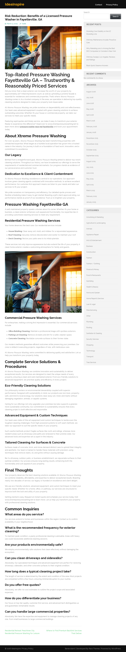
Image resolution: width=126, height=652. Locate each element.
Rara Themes (94, 649)
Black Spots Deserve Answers (97, 65)
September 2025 (92, 156)
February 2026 (91, 127)
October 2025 (91, 150)
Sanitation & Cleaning (94, 333)
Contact (98, 5)
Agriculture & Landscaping (96, 223)
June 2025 (90, 173)
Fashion (89, 258)
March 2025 (90, 190)
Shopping (89, 345)
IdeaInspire (14, 4)
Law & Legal (90, 304)
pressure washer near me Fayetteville (36, 127)
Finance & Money (92, 269)
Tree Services (91, 362)
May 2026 (90, 109)
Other (88, 316)
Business (89, 246)
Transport (89, 357)
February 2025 (91, 196)
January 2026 (91, 132)
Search (87, 12)
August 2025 (91, 161)
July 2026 (89, 97)
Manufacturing (91, 310)
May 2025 (90, 179)
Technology (90, 351)
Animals (89, 229)
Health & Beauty (92, 287)
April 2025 (90, 185)
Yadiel (24, 24)
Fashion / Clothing (93, 264)
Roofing (89, 327)
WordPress (116, 649)
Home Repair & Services (95, 298)
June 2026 (90, 103)
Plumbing (89, 322)
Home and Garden (93, 293)
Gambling (89, 281)
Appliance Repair (92, 235)
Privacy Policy (112, 5)
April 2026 (90, 115)
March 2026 (90, 121)
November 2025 (92, 144)
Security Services (92, 339)
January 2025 (91, 202)
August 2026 (91, 92)
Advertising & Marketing (95, 217)
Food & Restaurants (93, 275)
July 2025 (89, 167)
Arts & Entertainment (93, 240)
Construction (91, 252)
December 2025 (92, 138)
